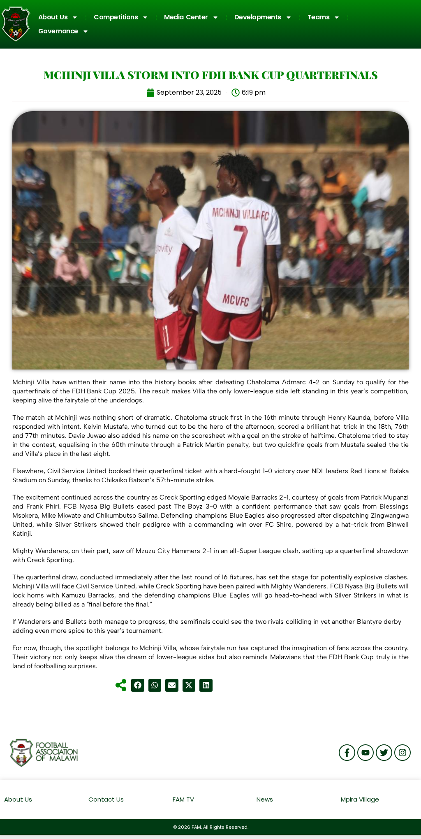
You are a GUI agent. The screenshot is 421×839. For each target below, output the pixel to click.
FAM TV (183, 799)
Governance (58, 31)
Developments (257, 17)
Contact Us (106, 799)
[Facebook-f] (347, 752)
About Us (53, 17)
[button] (137, 685)
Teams (319, 17)
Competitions (116, 17)
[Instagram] (402, 752)
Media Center (186, 17)
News (265, 799)
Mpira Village (360, 799)
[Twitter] (384, 752)
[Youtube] (365, 752)
